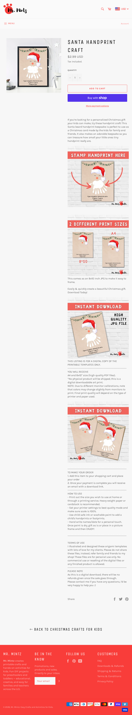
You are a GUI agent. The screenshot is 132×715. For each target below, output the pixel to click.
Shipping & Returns (109, 671)
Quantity (72, 70)
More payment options (97, 105)
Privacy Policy (105, 681)
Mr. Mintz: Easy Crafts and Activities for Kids (32, 707)
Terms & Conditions (109, 676)
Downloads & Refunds (110, 665)
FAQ (99, 660)
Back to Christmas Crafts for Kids (68, 629)
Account (125, 23)
